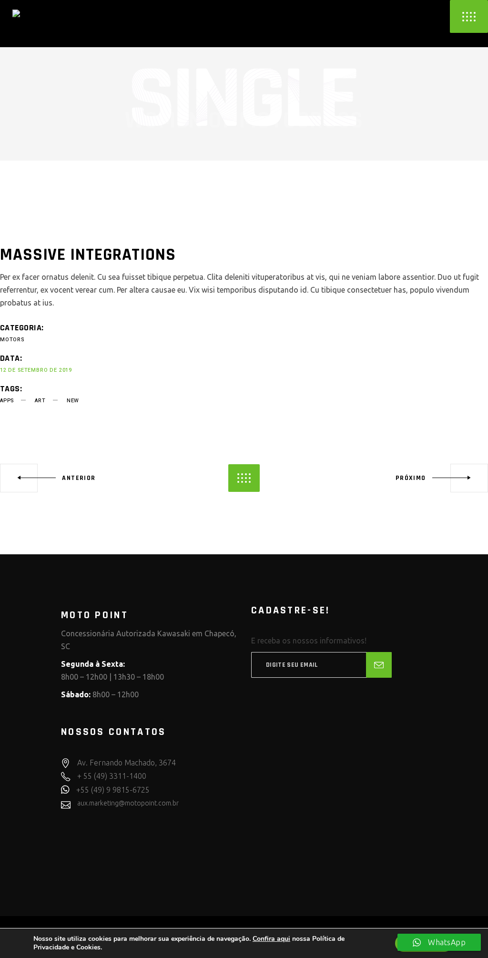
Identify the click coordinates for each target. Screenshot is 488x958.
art (40, 401)
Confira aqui (271, 939)
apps (7, 401)
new (73, 401)
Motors (12, 340)
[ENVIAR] (379, 665)
